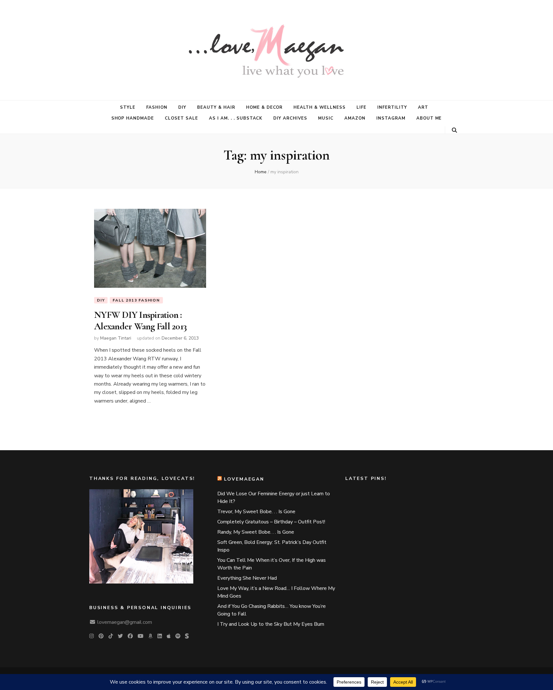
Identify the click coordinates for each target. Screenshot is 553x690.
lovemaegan (244, 479)
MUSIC (325, 118)
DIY (182, 107)
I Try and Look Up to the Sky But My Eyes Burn (270, 624)
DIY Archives (290, 118)
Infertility (392, 107)
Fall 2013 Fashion (136, 300)
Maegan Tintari (115, 338)
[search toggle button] (454, 130)
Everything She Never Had (247, 578)
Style (127, 107)
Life (361, 107)
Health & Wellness (319, 107)
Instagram (390, 118)
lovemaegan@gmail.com (124, 622)
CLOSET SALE (181, 118)
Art (423, 107)
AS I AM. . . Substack (235, 118)
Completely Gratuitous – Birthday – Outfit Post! (271, 521)
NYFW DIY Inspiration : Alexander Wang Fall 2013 (140, 320)
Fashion (156, 107)
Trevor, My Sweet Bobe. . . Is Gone (256, 511)
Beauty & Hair (216, 107)
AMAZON (354, 118)
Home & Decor (264, 107)
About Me (429, 118)
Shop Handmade (132, 118)
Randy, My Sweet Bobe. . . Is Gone (255, 532)
